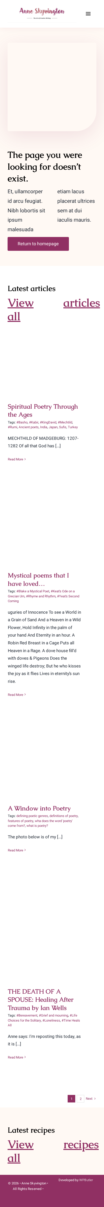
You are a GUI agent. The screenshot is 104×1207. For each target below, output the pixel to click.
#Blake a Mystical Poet (32, 591)
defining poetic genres (32, 815)
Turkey (73, 427)
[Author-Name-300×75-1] (43, 7)
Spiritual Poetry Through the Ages (52, 349)
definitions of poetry (63, 815)
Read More (15, 459)
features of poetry (20, 820)
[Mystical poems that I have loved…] (52, 525)
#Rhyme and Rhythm (41, 596)
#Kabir (33, 422)
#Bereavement (26, 1015)
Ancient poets (29, 427)
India (43, 427)
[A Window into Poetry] (52, 759)
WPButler (86, 1180)
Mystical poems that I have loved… (52, 517)
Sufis (62, 427)
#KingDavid (48, 422)
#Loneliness (51, 1020)
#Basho (22, 422)
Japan (53, 427)
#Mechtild (65, 422)
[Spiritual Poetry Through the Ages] (52, 357)
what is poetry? (37, 825)
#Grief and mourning (53, 1015)
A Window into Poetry (52, 754)
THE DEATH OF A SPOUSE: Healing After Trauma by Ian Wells (52, 917)
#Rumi (12, 427)
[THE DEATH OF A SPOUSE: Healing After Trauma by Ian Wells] (52, 929)
